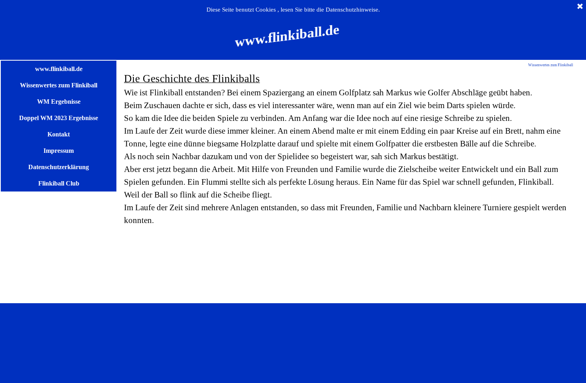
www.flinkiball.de (59, 68)
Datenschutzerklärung (58, 167)
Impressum (58, 150)
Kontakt (58, 134)
